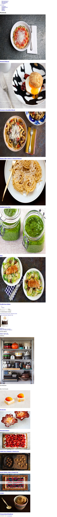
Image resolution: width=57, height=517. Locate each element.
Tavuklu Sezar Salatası (5, 304)
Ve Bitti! (2, 493)
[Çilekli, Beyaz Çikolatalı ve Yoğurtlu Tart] (15, 449)
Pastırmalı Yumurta (4, 430)
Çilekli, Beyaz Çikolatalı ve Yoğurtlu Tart (9, 451)
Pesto (1, 255)
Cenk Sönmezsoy (9, 515)
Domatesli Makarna (4, 61)
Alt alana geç (3, 3)
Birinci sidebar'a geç (4, 2)
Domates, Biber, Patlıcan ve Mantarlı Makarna (11, 158)
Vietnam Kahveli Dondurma (6, 514)
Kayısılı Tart (3, 409)
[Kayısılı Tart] (15, 407)
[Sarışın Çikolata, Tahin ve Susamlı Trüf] (15, 470)
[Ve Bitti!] (15, 491)
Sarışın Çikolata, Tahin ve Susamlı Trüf (9, 472)
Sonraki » (3, 307)
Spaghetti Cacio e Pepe (5, 207)
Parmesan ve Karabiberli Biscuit (7, 110)
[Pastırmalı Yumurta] (15, 428)
